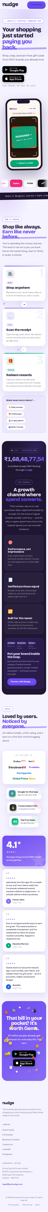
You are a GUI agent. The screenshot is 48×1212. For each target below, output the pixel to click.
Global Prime (24, 778)
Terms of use (27, 1205)
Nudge (10, 4)
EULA (37, 1205)
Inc (32, 761)
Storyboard (17, 767)
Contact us (7, 1144)
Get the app (36, 4)
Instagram (7, 1154)
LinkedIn (6, 1149)
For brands (7, 1135)
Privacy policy (13, 1205)
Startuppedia (24, 773)
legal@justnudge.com (12, 1184)
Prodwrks (34, 767)
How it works (8, 1130)
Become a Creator (11, 1139)
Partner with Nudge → (22, 681)
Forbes (19, 761)
